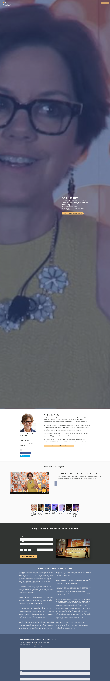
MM (21, 551)
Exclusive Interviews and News (92, 2)
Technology (66, 205)
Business (65, 201)
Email (21, 676)
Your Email (22, 541)
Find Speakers (60, 2)
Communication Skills (77, 201)
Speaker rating (25, 645)
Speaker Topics (68, 2)
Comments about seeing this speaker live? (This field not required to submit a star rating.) (35, 646)
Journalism (73, 203)
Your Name (22, 536)
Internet (65, 203)
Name (21, 671)
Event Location (40, 547)
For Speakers (76, 2)
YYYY (29, 551)
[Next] (55, 483)
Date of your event (24, 546)
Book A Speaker (104, 2)
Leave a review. (23, 435)
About (82, 2)
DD (25, 551)
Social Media (83, 203)
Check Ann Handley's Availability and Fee (73, 213)
